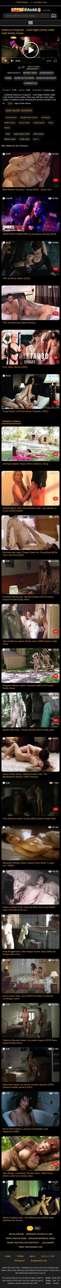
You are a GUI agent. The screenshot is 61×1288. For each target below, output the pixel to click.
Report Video (30, 73)
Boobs (7, 128)
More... (36, 139)
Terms (20, 1256)
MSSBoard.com (39, 1261)
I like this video (19, 67)
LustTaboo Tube (40, 2)
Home (8, 1256)
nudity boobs (39, 123)
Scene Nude (24, 123)
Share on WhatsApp (46, 78)
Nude (50, 123)
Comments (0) (30, 83)
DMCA (32, 1256)
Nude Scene (10, 123)
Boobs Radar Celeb (48, 1280)
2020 (10, 103)
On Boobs (45, 117)
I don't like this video (23, 67)
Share (8, 78)
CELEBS (46, 10)
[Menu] (30, 23)
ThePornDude (22, 2)
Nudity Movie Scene (29, 117)
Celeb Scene (11, 117)
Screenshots (46, 73)
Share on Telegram (24, 78)
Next (37, 1228)
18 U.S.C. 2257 (47, 1256)
